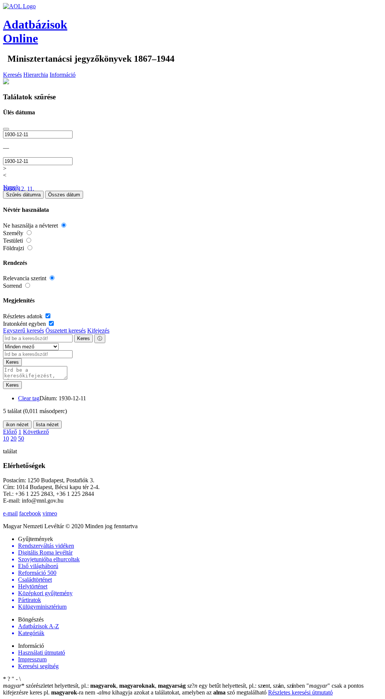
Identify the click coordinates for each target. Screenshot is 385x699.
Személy (14, 233)
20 (14, 438)
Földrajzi (14, 248)
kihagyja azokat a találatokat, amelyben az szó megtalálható (182, 692)
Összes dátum (64, 195)
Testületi (13, 240)
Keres (83, 338)
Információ (63, 74)
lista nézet (47, 424)
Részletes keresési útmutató (300, 692)
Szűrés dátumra (23, 195)
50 (21, 438)
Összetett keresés (65, 330)
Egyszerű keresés (23, 330)
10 (6, 438)
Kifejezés (98, 330)
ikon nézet (17, 424)
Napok (11, 187)
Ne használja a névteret (31, 225)
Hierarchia (35, 74)
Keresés (12, 74)
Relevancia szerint (25, 278)
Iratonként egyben (25, 324)
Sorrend (13, 286)
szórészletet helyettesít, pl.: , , (94, 685)
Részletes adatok (23, 316)
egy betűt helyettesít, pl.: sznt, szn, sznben (246, 685)
